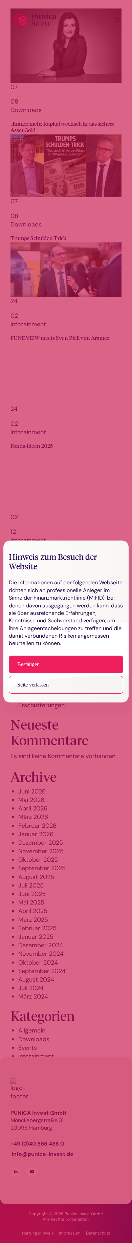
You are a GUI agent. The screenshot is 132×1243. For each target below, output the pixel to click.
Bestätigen (28, 664)
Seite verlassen (33, 685)
